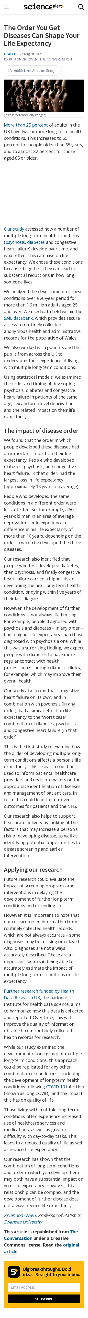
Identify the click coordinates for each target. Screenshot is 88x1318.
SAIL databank (18, 318)
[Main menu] (8, 7)
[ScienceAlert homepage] (44, 7)
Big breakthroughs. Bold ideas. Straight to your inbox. (51, 1271)
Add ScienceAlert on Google (35, 70)
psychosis (15, 242)
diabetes (36, 242)
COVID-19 (55, 1087)
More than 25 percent (26, 125)
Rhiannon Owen (20, 1215)
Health (10, 53)
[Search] (81, 7)
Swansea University (23, 1222)
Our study (14, 229)
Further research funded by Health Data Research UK (39, 994)
